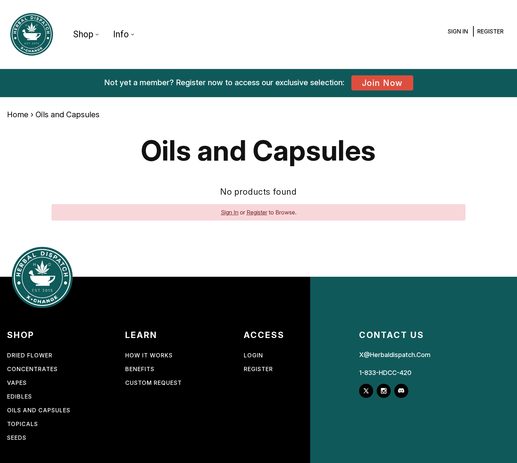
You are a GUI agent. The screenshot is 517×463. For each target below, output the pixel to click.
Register (490, 31)
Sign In (458, 31)
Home (17, 114)
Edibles (19, 396)
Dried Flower (29, 355)
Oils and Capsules (38, 410)
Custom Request (153, 382)
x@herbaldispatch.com (394, 354)
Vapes (17, 382)
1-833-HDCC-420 (385, 372)
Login (253, 355)
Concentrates (32, 369)
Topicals (22, 423)
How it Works (149, 355)
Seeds (16, 437)
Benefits (139, 369)
